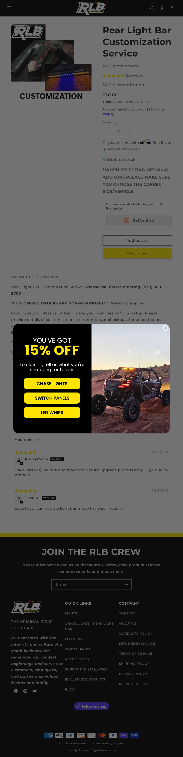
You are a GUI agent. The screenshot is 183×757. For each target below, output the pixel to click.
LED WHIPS (52, 412)
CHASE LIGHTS (52, 384)
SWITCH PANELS (52, 398)
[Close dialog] (165, 328)
